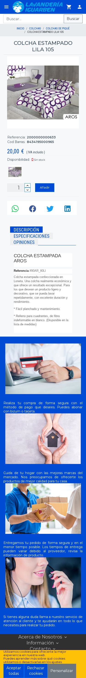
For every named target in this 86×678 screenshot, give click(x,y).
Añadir (45, 187)
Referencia (21, 270)
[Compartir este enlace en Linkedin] (68, 210)
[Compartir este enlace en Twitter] (51, 210)
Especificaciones (32, 236)
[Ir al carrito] (69, 7)
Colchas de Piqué (57, 28)
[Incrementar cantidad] (28, 185)
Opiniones (24, 242)
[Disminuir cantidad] (28, 190)
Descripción (26, 230)
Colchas (35, 28)
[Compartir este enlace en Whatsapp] (16, 210)
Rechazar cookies (35, 671)
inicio (20, 28)
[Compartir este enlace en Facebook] (33, 210)
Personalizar (61, 671)
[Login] (80, 7)
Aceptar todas (13, 671)
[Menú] (6, 7)
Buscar (73, 19)
